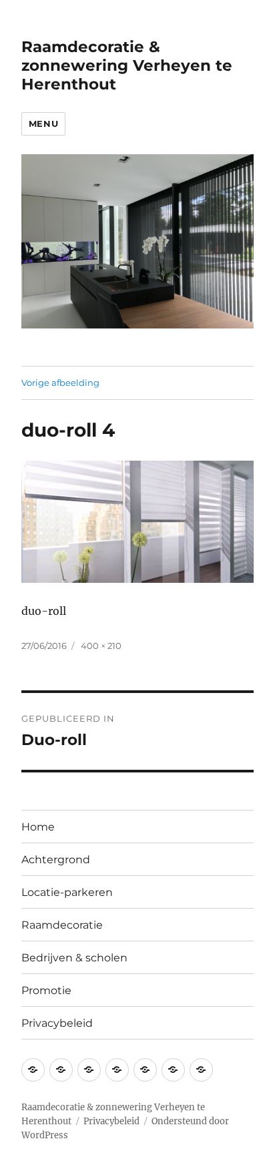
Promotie (46, 990)
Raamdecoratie (62, 925)
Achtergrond (55, 859)
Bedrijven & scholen (74, 957)
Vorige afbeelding (60, 382)
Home (38, 827)
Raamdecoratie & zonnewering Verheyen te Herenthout (126, 65)
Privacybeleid (57, 1023)
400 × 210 (101, 645)
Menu (43, 123)
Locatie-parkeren (67, 892)
